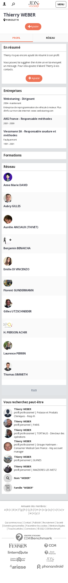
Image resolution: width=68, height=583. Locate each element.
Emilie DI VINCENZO (16, 269)
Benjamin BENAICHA (17, 248)
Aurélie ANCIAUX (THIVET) (20, 227)
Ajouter (35, 26)
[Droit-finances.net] (50, 553)
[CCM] (50, 546)
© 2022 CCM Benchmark (49, 529)
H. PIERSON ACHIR (15, 332)
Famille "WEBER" (23, 487)
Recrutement (48, 522)
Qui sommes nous (13, 522)
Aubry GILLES (12, 206)
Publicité (37, 522)
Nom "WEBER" (22, 478)
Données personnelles (13, 526)
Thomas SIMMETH (15, 374)
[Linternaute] (18, 552)
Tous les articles (15, 529)
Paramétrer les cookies (36, 526)
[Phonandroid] (50, 566)
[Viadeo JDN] (50, 559)
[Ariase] (18, 567)
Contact (27, 522)
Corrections (30, 529)
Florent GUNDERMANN (18, 290)
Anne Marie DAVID (15, 185)
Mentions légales (57, 526)
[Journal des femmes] (18, 546)
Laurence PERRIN (14, 353)
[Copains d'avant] (18, 559)
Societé (59, 522)
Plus (34, 390)
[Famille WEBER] (7, 487)
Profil (16, 37)
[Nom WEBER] (7, 478)
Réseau (50, 37)
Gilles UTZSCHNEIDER (17, 311)
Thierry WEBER (22, 409)
